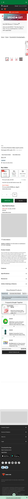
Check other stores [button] (6, 188)
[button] (12, 180)
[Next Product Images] (25, 51)
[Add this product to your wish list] (15, 195)
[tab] (5, 173)
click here (8, 244)
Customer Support (5, 427)
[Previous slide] (1, 2)
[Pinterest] (16, 463)
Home (2, 37)
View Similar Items (16, 154)
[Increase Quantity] (11, 195)
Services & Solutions (5, 432)
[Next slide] (26, 2)
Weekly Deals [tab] (5, 293)
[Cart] (26, 9)
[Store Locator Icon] (2, 6)
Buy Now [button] (21, 200)
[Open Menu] (2, 9)
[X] (6, 463)
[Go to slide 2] (11, 59)
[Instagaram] (9, 463)
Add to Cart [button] (7, 200)
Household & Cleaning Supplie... (17, 37)
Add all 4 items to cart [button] (14, 352)
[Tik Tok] (19, 463)
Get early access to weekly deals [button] (13, 497)
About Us (3, 436)
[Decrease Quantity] (2, 195)
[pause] (3, 2)
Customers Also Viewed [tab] (15, 293)
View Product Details (6, 154)
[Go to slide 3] (16, 59)
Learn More (4, 452)
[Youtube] (12, 463)
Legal (2, 441)
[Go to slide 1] (7, 59)
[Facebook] (3, 463)
